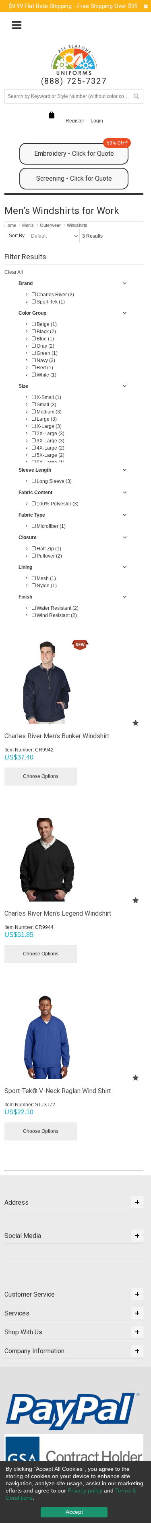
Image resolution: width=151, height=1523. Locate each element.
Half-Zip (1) (48, 549)
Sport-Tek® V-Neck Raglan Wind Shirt (57, 1091)
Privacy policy (85, 1490)
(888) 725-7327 (74, 81)
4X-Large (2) (49, 448)
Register (75, 121)
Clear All (13, 272)
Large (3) (46, 419)
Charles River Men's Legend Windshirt (57, 913)
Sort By (17, 236)
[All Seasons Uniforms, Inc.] (74, 60)
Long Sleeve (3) (53, 481)
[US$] (51, 115)
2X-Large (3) (49, 433)
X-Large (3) (48, 426)
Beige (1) (46, 324)
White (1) (45, 375)
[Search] (136, 96)
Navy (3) (45, 360)
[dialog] (75, 1492)
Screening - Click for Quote (74, 178)
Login (97, 121)
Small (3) (45, 404)
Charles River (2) (54, 294)
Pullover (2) (48, 556)
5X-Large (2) (49, 455)
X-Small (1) (48, 397)
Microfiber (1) (50, 526)
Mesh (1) (45, 578)
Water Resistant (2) (57, 608)
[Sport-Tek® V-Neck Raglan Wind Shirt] (73, 1037)
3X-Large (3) (49, 441)
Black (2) (45, 331)
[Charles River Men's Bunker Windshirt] (73, 682)
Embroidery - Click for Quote (81, 150)
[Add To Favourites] (135, 722)
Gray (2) (44, 346)
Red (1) (44, 368)
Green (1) (46, 353)
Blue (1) (44, 339)
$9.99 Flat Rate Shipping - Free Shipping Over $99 (73, 6)
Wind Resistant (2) (56, 615)
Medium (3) (48, 412)
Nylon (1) (46, 585)
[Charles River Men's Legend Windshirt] (73, 860)
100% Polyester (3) (57, 504)
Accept (74, 1512)
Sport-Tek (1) (50, 302)
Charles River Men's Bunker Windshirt (56, 736)
